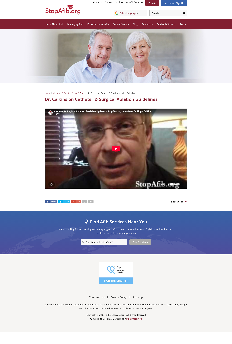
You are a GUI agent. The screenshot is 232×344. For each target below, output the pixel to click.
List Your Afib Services (131, 2)
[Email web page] (91, 201)
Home (47, 93)
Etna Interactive (134, 318)
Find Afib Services (166, 24)
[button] (76, 201)
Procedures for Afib (98, 24)
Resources (147, 24)
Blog (135, 24)
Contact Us (111, 2)
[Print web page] (84, 201)
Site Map (137, 297)
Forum (183, 24)
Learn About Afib (54, 24)
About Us (97, 2)
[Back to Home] (63, 9)
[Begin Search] (184, 13)
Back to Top (177, 201)
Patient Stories (121, 24)
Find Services (140, 242)
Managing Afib (75, 24)
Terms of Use (97, 297)
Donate (152, 3)
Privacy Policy (119, 297)
